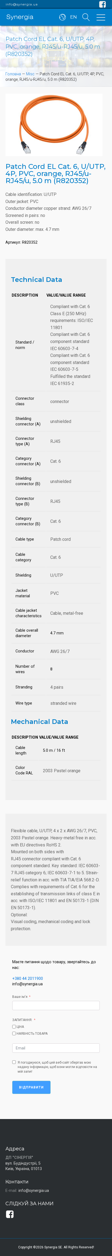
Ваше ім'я (19, 997)
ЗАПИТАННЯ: (22, 1020)
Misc (30, 74)
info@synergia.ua (22, 4)
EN (73, 17)
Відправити (31, 1087)
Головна (13, 74)
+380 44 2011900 (27, 978)
